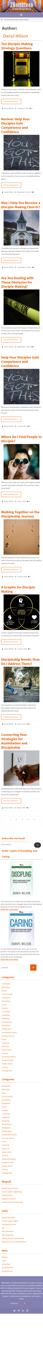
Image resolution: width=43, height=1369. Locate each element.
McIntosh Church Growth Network (14, 1235)
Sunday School (7, 1057)
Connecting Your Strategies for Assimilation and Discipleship (14, 735)
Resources (5, 1040)
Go (38, 838)
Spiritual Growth (7, 1054)
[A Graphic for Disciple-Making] (21, 607)
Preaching (5, 1036)
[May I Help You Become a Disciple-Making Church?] (21, 226)
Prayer (4, 1033)
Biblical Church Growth (10, 1182)
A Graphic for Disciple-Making (18, 584)
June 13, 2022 (22, 644)
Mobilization (6, 1019)
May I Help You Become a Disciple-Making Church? (20, 203)
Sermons (5, 1047)
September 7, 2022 (23, 345)
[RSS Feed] (23, 1304)
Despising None (7, 1188)
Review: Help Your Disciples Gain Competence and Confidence (15, 124)
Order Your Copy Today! (9, 953)
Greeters (5, 1001)
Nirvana (21, 1297)
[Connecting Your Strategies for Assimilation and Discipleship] (21, 762)
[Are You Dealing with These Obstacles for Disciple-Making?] (21, 305)
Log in (4, 1254)
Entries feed (6, 1257)
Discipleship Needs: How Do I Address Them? (20, 656)
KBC (3, 1221)
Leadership (6, 1008)
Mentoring (5, 1012)
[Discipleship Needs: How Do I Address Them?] (21, 679)
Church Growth (7, 988)
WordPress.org (7, 1264)
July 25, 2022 (22, 423)
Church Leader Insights (10, 1214)
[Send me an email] (18, 1304)
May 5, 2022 (21, 802)
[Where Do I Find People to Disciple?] (21, 458)
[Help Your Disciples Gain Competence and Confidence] (21, 384)
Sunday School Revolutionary (12, 1195)
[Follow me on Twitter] (14, 1304)
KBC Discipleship (7, 1228)
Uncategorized (7, 1064)
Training (5, 1061)
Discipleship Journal (9, 1218)
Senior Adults (6, 1043)
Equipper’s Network (9, 1192)
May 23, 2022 (21, 719)
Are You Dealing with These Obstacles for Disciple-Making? (17, 280)
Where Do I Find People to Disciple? (21, 435)
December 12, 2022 (24, 191)
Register (5, 1250)
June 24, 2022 (22, 572)
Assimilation (6, 977)
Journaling (6, 1005)
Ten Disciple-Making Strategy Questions (17, 46)
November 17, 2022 (24, 266)
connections (6, 991)
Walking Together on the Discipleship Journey (20, 510)
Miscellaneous (7, 1015)
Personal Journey (8, 1029)
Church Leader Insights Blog (12, 1185)
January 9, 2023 (22, 108)
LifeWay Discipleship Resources (13, 1232)
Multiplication (7, 1022)
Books (4, 984)
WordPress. (28, 1297)
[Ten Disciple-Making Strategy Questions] (21, 69)
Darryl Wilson (15, 36)
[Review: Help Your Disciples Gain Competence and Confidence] (21, 152)
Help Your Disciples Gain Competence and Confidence (20, 358)
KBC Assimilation (8, 1225)
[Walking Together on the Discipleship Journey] (21, 533)
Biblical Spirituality (8, 1211)
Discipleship (6, 994)
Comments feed (7, 1261)
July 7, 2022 (21, 498)
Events (4, 998)
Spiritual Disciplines (9, 1050)
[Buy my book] (27, 1304)
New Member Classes (9, 1026)
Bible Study (6, 981)
